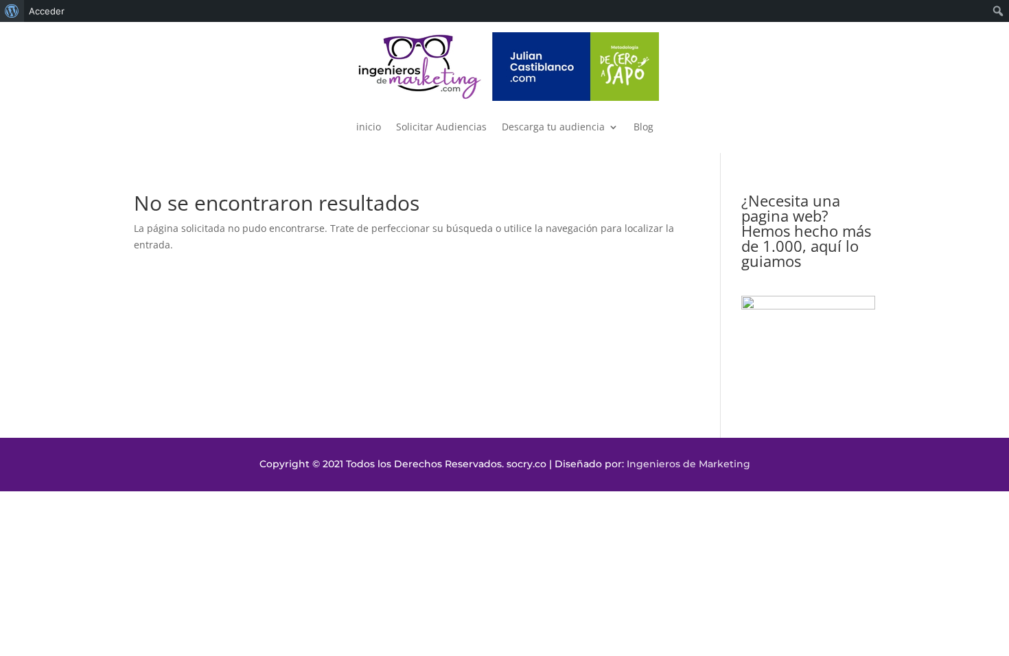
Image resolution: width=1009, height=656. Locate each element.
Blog (643, 126)
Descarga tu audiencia (553, 126)
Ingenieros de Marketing (688, 464)
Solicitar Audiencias (441, 126)
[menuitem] (12, 11)
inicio (368, 126)
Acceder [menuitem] (47, 10)
